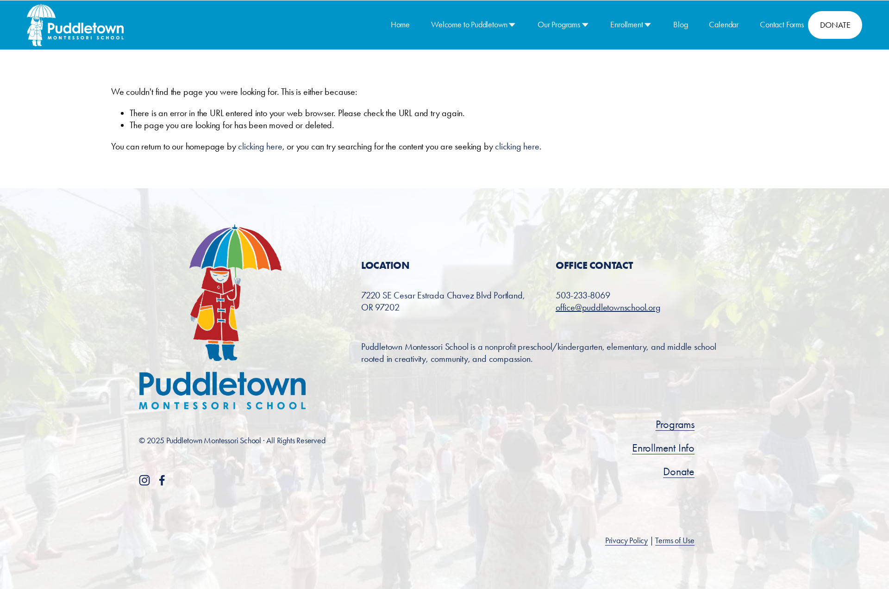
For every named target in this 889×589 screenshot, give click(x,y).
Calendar (724, 24)
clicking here (260, 146)
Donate (679, 471)
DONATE (835, 25)
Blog (680, 24)
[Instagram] (144, 480)
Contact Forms (782, 24)
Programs (675, 424)
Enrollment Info (663, 447)
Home (400, 24)
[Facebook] (162, 480)
